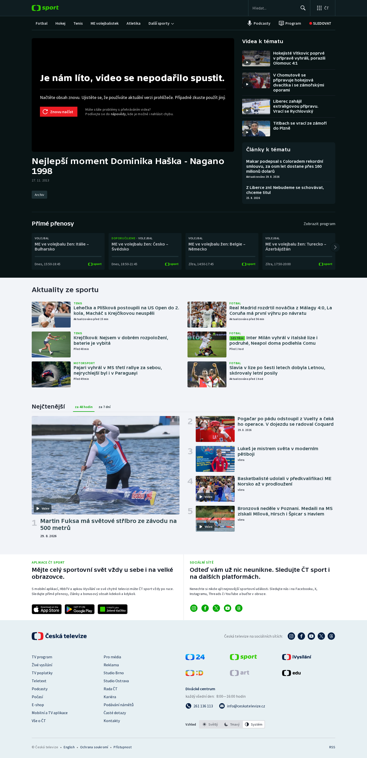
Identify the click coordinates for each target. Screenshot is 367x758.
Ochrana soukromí (94, 747)
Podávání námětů (119, 704)
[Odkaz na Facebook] (205, 608)
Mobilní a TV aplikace (50, 712)
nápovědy (118, 114)
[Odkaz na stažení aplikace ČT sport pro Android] (80, 609)
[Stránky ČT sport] (243, 658)
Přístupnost (123, 747)
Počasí (37, 696)
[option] (210, 724)
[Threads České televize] (331, 636)
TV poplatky (42, 672)
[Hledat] (303, 8)
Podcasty (39, 688)
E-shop (38, 704)
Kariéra (110, 696)
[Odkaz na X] (216, 608)
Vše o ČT (39, 720)
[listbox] (232, 724)
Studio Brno (114, 672)
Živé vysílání (42, 664)
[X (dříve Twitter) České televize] (321, 636)
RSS (332, 747)
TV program (42, 656)
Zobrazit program (319, 224)
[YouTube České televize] (311, 636)
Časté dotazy (115, 712)
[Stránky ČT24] (195, 658)
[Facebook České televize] (301, 636)
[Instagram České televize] (291, 636)
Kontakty (112, 720)
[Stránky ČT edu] (291, 674)
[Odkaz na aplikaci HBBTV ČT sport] (113, 609)
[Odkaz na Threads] (239, 608)
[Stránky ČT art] (239, 674)
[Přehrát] (247, 62)
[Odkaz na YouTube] (227, 608)
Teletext (39, 680)
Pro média (112, 656)
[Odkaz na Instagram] (194, 608)
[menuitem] (41, 23)
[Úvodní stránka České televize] (60, 636)
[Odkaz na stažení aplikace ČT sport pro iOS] (47, 609)
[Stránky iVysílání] (296, 658)
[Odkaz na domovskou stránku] (53, 8)
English (69, 747)
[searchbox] (274, 8)
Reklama (111, 664)
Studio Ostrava (116, 680)
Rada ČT (111, 688)
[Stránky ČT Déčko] (194, 674)
